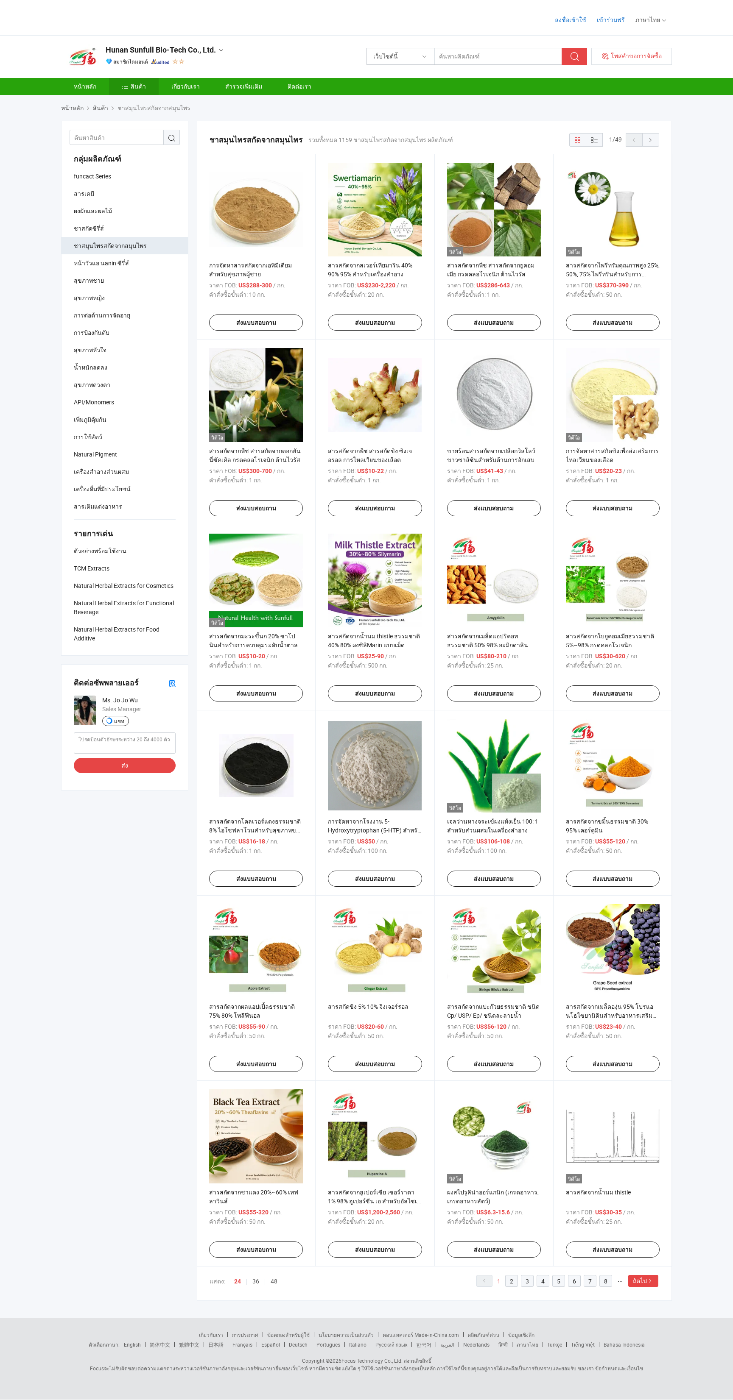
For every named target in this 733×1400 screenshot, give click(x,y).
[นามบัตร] (172, 683)
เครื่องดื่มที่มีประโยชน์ (102, 489)
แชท (119, 721)
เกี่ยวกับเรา (185, 86)
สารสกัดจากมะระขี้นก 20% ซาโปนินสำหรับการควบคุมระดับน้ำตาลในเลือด (253, 645)
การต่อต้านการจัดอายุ (102, 315)
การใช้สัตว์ (88, 437)
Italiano (357, 1344)
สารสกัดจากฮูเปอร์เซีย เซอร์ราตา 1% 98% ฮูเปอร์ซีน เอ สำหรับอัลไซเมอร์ (374, 1201)
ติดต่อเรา (299, 86)
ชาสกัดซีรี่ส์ (89, 228)
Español (270, 1344)
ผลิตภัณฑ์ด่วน (483, 1334)
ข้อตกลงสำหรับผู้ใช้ (288, 1334)
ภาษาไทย (527, 1344)
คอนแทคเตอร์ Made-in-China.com (421, 1334)
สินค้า (138, 86)
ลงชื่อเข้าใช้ (570, 20)
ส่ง (124, 765)
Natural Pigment (95, 454)
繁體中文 (189, 1344)
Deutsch (298, 1344)
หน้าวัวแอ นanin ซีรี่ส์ (101, 263)
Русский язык (391, 1344)
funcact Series (92, 176)
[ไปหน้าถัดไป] (651, 140)
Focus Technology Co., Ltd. (372, 1360)
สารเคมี (84, 193)
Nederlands (476, 1344)
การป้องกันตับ (91, 332)
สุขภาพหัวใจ (90, 350)
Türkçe (554, 1344)
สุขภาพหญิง (89, 298)
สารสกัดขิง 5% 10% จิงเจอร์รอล (368, 1006)
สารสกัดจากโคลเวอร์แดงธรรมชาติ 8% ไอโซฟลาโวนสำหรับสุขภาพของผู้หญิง (255, 830)
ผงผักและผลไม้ (93, 211)
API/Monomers (94, 402)
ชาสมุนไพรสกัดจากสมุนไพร (110, 246)
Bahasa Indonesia (624, 1344)
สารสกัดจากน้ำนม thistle (598, 1192)
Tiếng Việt (583, 1344)
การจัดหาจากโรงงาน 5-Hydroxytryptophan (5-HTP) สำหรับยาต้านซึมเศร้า (374, 830)
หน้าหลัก (85, 86)
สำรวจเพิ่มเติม (243, 86)
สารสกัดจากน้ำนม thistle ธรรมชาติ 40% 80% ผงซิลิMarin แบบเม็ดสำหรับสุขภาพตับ (374, 645)
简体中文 (160, 1344)
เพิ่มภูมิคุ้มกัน (90, 419)
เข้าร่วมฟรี (611, 20)
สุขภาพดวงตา (92, 385)
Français (242, 1344)
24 (237, 1281)
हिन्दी (503, 1344)
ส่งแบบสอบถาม (256, 322)
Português (328, 1344)
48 (274, 1281)
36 (255, 1281)
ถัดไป (640, 1281)
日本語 (216, 1344)
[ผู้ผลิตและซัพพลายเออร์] (115, 17)
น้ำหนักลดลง (90, 367)
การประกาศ (245, 1334)
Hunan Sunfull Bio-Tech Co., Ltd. (161, 49)
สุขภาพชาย (89, 280)
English (132, 1344)
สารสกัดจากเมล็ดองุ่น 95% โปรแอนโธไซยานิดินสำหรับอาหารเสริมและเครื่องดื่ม (609, 1015)
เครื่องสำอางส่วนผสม (101, 472)
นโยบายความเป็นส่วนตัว (346, 1334)
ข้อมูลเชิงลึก (521, 1334)
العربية (447, 1344)
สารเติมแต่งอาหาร (98, 506)
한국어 (423, 1344)
